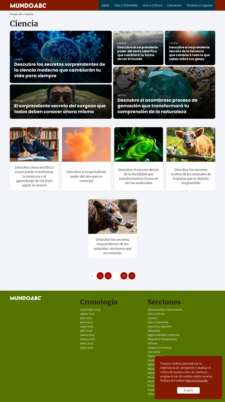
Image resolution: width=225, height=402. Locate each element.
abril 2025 (86, 330)
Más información (196, 380)
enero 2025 (86, 343)
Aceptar (188, 390)
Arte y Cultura (152, 5)
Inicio (105, 5)
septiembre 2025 (90, 309)
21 (124, 275)
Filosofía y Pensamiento (162, 339)
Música (152, 368)
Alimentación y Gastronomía (165, 309)
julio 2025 (86, 318)
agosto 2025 (87, 313)
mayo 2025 (86, 326)
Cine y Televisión (126, 5)
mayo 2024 (86, 347)
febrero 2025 (87, 339)
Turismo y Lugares (200, 5)
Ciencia (152, 318)
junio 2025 (86, 322)
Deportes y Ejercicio (160, 326)
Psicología (154, 373)
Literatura (174, 5)
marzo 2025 (87, 335)
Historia (153, 343)
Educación (154, 330)
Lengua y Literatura (160, 347)
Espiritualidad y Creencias (163, 335)
